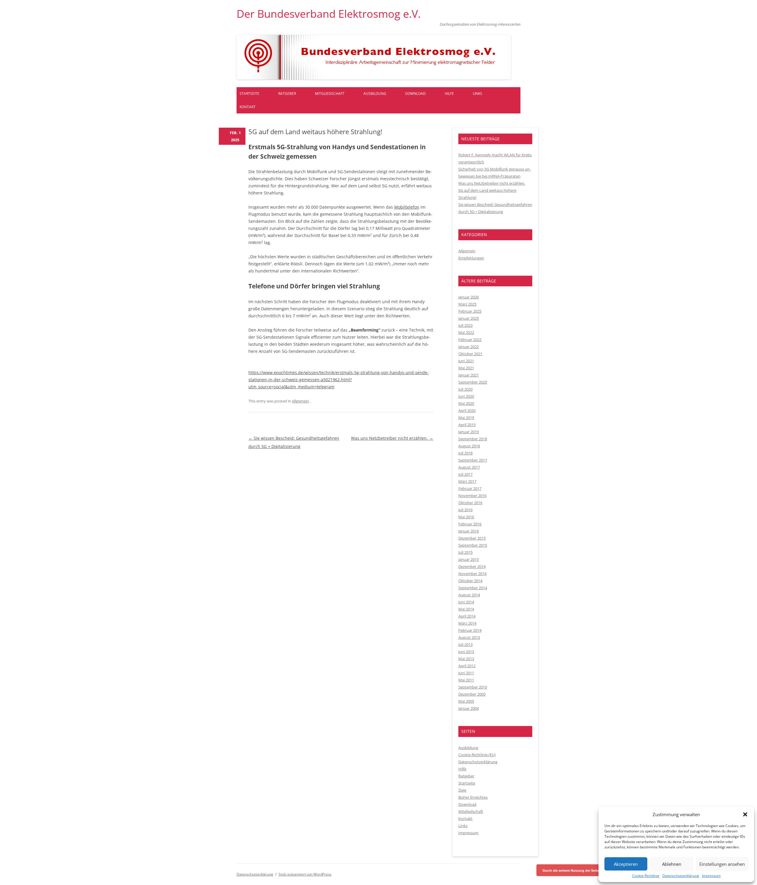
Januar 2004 (468, 708)
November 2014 (472, 573)
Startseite (249, 93)
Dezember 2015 (472, 538)
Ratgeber (287, 93)
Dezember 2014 (472, 566)
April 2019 (466, 424)
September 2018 (472, 438)
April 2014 (466, 616)
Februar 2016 (469, 524)
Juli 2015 (465, 552)
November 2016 (472, 495)
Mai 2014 (466, 609)
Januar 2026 (468, 297)
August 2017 (469, 467)
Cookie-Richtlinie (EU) (477, 754)
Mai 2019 (466, 417)
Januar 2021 (468, 375)
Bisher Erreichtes (473, 797)
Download (415, 93)
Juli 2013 (465, 644)
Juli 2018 (465, 453)
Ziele (462, 790)
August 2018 (469, 446)
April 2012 (466, 665)
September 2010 (472, 687)
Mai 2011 (466, 680)
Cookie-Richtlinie (645, 875)
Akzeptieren (626, 864)
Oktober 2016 (470, 502)
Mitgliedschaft (329, 93)
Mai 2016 (466, 516)
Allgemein (300, 401)
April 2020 (466, 410)
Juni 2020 (466, 396)
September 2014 (472, 587)
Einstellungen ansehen (722, 864)
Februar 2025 (469, 311)
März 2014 (467, 623)
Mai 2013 (466, 658)
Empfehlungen (471, 258)
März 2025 (467, 304)
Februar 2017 (469, 488)
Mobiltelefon (406, 207)
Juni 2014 (466, 602)
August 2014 (469, 594)
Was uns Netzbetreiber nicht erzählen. (392, 438)
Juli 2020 (465, 389)
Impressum (711, 875)
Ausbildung (374, 93)
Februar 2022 (469, 339)
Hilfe (449, 93)
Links (477, 93)
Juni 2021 (466, 360)
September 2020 (472, 382)
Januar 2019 (468, 431)
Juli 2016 (465, 509)
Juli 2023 (465, 325)
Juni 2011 (466, 672)
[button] (745, 814)
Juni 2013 (466, 651)
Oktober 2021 (470, 353)
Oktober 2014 (470, 580)
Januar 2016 (468, 531)
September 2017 (472, 460)
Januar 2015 (468, 559)
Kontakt (247, 106)
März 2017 (467, 481)
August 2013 (469, 637)
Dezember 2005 (472, 694)
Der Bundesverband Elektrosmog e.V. (328, 14)
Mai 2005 (466, 701)
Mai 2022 (466, 332)
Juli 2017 (465, 474)
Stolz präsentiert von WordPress (305, 874)
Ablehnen (671, 864)
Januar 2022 (468, 346)
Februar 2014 (469, 630)
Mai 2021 (466, 368)
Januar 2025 (468, 318)
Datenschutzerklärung (680, 875)
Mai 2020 (466, 403)
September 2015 (472, 545)
